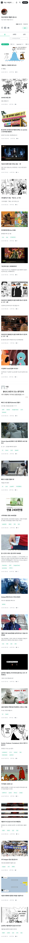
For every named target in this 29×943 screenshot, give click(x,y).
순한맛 (8, 932)
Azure (6, 450)
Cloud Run (4, 565)
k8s (7, 237)
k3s (3, 237)
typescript (20, 44)
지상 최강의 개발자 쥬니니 (9, 17)
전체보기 (5, 44)
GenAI (6, 714)
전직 (17, 932)
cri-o (10, 752)
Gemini (8, 409)
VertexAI (4, 412)
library (15, 792)
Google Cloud (15, 409)
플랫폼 (13, 866)
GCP (3, 409)
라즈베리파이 (12, 237)
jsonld (10, 792)
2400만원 (4, 524)
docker (15, 752)
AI (2, 450)
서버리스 (11, 568)
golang (3, 604)
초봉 (15, 643)
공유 (9, 866)
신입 (3, 643)
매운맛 (8, 830)
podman (11, 754)
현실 (17, 830)
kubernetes (4, 754)
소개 (24, 34)
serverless (4, 568)
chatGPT (12, 486)
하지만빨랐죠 (18, 486)
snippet (3, 866)
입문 (19, 524)
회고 (12, 44)
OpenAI (16, 450)
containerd (4, 752)
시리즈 (14, 34)
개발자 (10, 524)
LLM (22, 409)
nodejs (20, 792)
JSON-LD (4, 792)
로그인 (25, 2)
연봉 (14, 524)
